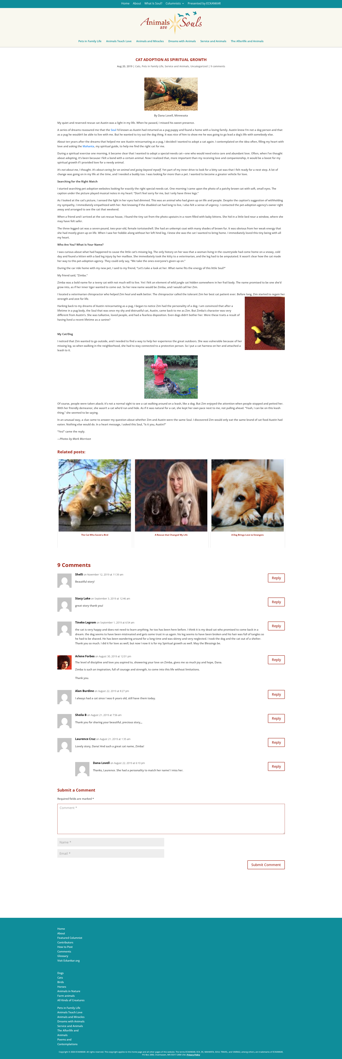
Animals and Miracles (150, 42)
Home (125, 3)
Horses (61, 986)
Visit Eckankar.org (68, 960)
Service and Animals (213, 42)
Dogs (60, 973)
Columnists (173, 3)
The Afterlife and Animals (247, 42)
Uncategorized (199, 66)
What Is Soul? (153, 3)
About (137, 3)
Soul (113, 130)
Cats (137, 66)
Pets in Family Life (90, 42)
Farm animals (66, 995)
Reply (276, 577)
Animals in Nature (68, 991)
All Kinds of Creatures (70, 1000)
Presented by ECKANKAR (204, 3)
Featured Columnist (69, 937)
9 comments (218, 66)
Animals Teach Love (119, 42)
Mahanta (88, 146)
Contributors (65, 942)
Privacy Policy (193, 1054)
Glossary (62, 956)
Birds (60, 982)
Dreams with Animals (182, 42)
